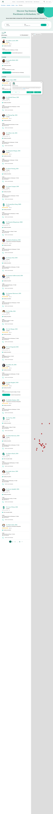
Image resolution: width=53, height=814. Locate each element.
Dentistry (12, 5)
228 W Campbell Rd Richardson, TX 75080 (9, 284)
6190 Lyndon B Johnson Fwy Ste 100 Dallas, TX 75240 (11, 391)
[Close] (41, 82)
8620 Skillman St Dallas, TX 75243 (7, 320)
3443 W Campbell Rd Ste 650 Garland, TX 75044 (10, 124)
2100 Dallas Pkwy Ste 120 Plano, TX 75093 (9, 498)
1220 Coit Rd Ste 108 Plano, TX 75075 (8, 534)
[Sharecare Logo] (3, 1)
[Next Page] (22, 542)
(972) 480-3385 (7, 52)
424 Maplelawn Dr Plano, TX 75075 (8, 356)
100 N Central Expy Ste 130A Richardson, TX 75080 (10, 374)
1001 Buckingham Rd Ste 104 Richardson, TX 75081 (10, 445)
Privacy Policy (24, 88)
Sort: (24, 35)
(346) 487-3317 (7, 72)
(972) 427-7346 (7, 92)
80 (19, 541)
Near (25, 24)
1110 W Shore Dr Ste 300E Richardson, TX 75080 (10, 462)
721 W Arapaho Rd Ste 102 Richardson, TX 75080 (10, 516)
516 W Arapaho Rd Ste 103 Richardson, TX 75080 (10, 213)
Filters (3, 33)
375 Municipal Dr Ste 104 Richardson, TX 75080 (10, 160)
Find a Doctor (3, 5)
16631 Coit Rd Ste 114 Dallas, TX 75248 (8, 427)
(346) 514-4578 (6, 394)
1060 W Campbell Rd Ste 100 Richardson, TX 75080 (10, 267)
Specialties (8, 5)
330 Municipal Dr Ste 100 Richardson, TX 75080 (10, 142)
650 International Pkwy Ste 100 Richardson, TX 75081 (11, 106)
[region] (27, 88)
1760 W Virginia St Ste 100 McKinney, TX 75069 (10, 49)
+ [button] (32, 34)
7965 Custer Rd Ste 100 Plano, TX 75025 (9, 89)
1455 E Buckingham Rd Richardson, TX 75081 (9, 480)
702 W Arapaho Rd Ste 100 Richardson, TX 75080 (10, 338)
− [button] (32, 36)
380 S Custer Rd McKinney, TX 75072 (8, 69)
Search (44, 2)
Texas (17, 5)
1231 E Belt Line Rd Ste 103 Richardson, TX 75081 (10, 178)
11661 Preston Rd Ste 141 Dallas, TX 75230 (9, 231)
